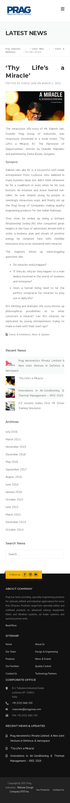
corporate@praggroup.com (26, 709)
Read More (11, 625)
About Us (40, 644)
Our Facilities (12, 666)
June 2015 (12, 507)
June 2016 (12, 484)
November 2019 (16, 447)
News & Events (43, 658)
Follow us (14, 574)
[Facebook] (25, 574)
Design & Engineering (46, 651)
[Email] (36, 574)
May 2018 (12, 462)
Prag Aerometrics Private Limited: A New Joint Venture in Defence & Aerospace (35, 365)
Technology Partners (46, 673)
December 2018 (16, 454)
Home (9, 644)
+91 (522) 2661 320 (22, 703)
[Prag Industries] (19, 11)
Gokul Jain (28, 83)
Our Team (11, 651)
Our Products (42, 790)
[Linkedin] (30, 574)
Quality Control (43, 666)
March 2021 (13, 439)
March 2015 (13, 514)
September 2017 (16, 469)
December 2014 (16, 522)
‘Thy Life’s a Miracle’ (30, 378)
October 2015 (14, 499)
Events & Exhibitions (20, 334)
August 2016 (14, 477)
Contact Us (11, 673)
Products (10, 658)
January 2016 (14, 492)
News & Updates (41, 334)
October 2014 (14, 529)
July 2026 (12, 431)
